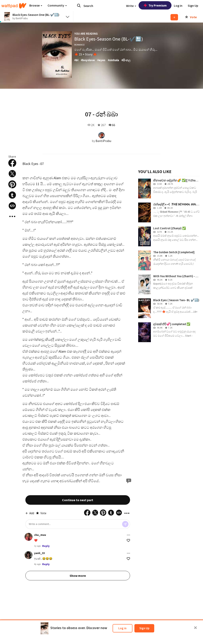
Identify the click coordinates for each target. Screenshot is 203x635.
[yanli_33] (29, 555)
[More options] (128, 535)
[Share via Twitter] (12, 174)
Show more (78, 576)
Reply (46, 546)
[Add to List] (174, 17)
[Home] (13, 5)
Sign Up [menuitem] (193, 6)
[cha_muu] (29, 537)
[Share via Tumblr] (12, 195)
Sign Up (144, 628)
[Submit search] (79, 5)
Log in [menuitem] (178, 6)
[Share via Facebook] (12, 163)
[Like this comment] (128, 540)
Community (56, 5)
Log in (122, 628)
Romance (79, 44)
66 (113, 125)
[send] (125, 524)
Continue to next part (77, 500)
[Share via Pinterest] (12, 184)
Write (130, 6)
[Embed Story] (12, 206)
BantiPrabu (103, 141)
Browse (34, 5)
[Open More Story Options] (12, 216)
